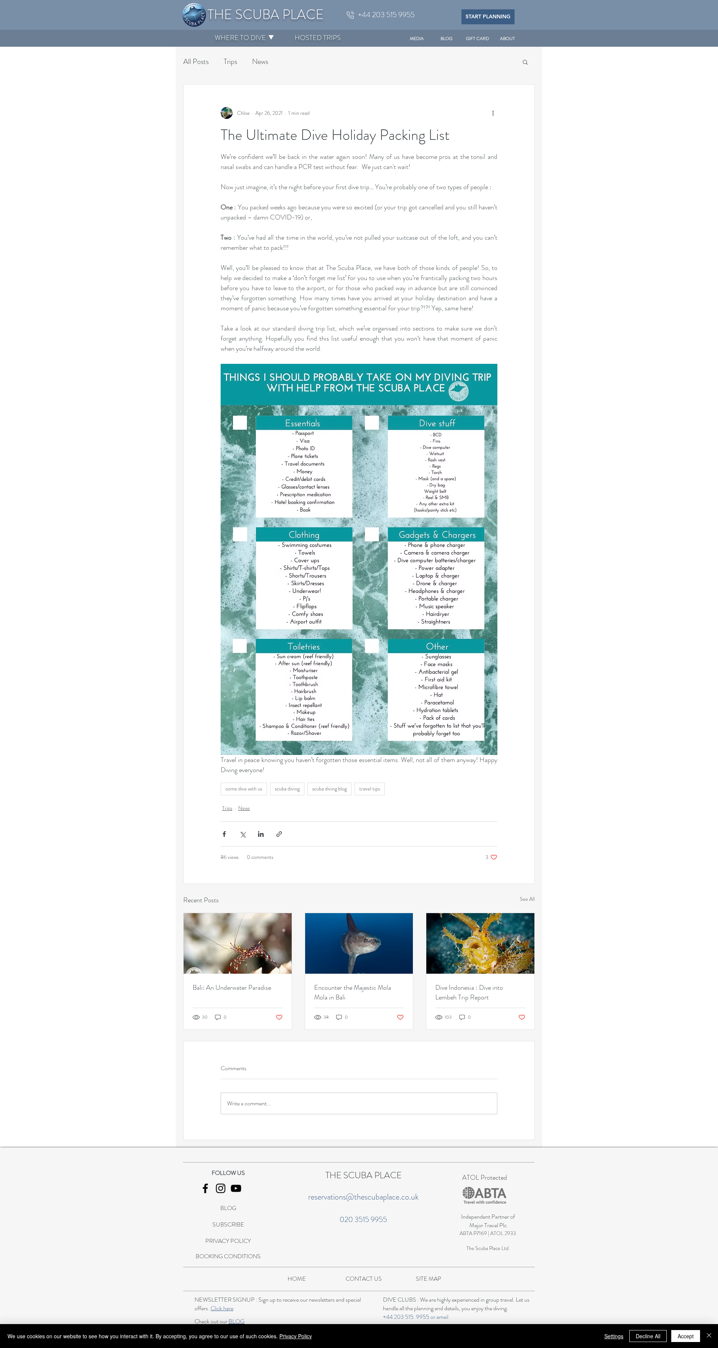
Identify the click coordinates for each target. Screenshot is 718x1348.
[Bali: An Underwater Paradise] (238, 943)
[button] (240, 38)
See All (527, 899)
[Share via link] (279, 834)
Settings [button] (613, 1336)
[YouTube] (236, 1188)
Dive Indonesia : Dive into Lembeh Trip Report (469, 992)
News (260, 61)
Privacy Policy (295, 1336)
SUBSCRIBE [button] (228, 1224)
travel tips (369, 788)
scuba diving (287, 788)
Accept (686, 1336)
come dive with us (243, 788)
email (442, 1316)
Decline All (648, 1336)
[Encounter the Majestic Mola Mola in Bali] (359, 943)
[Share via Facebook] (224, 834)
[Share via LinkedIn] (260, 834)
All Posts (196, 61)
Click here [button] (222, 1308)
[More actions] (492, 112)
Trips (230, 61)
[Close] (709, 1336)
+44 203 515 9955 (406, 1316)
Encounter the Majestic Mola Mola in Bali (352, 992)
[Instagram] (220, 1188)
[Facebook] (205, 1188)
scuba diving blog (329, 788)
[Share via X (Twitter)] (242, 834)
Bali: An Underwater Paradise (232, 987)
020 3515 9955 (363, 1219)
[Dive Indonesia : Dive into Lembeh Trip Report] (480, 943)
